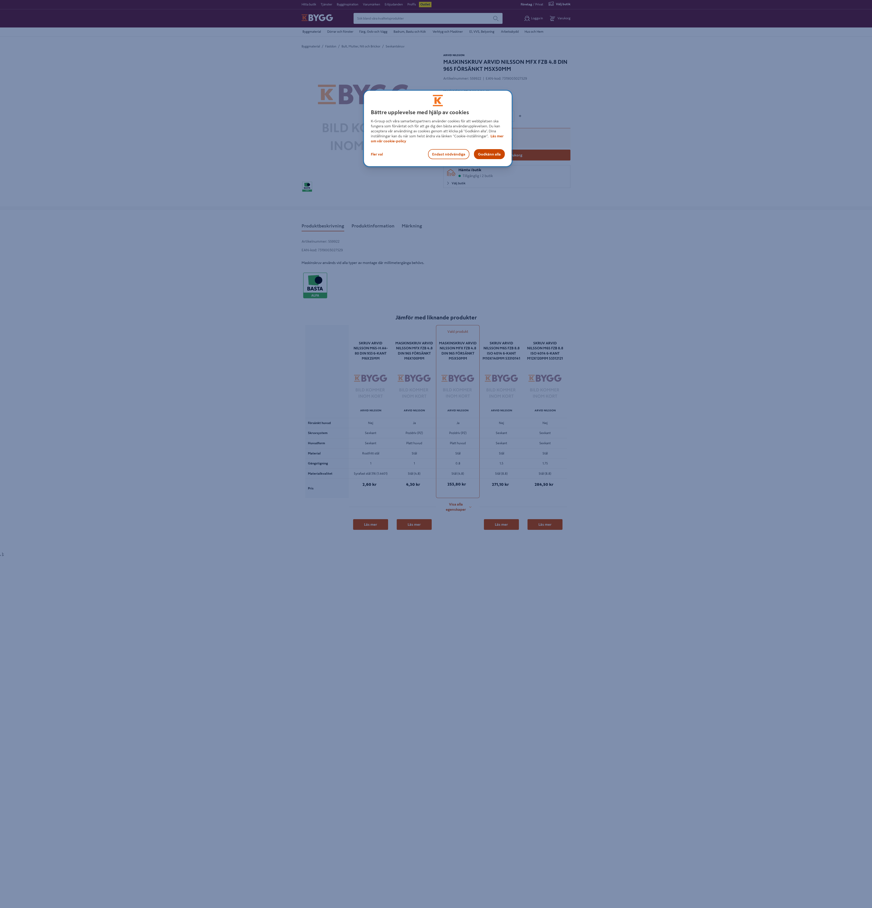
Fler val (377, 154)
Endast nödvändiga (448, 154)
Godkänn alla (489, 154)
